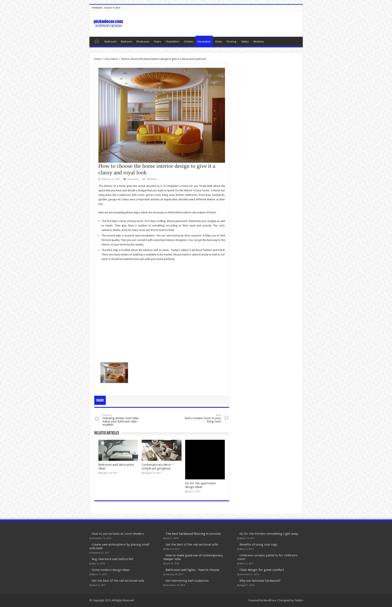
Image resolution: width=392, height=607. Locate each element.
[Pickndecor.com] (108, 23)
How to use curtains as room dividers (118, 534)
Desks (218, 41)
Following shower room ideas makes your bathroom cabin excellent (120, 420)
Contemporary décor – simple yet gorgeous (158, 466)
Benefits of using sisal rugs (258, 544)
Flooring (231, 41)
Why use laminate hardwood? (260, 580)
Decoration (204, 41)
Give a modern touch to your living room (203, 418)
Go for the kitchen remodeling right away (268, 534)
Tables (245, 41)
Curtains (189, 41)
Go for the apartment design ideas (200, 485)
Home (96, 41)
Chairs (157, 41)
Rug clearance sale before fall (112, 559)
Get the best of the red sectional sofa (118, 580)
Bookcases (143, 41)
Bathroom (110, 41)
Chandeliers (172, 41)
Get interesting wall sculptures (187, 580)
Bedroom (126, 41)
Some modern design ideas (111, 570)
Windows (258, 41)
